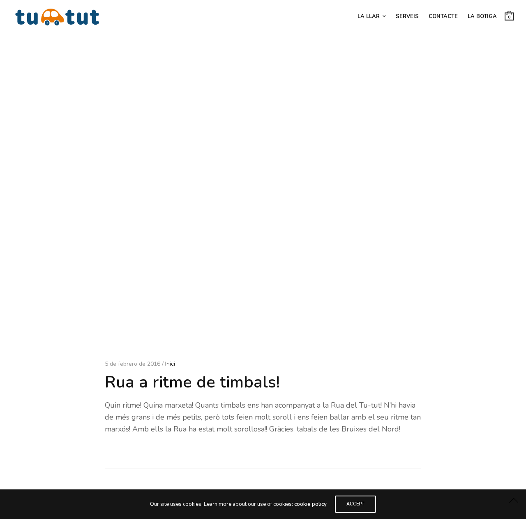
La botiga (482, 16)
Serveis (407, 16)
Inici (170, 364)
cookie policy (310, 504)
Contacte (443, 16)
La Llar (369, 16)
